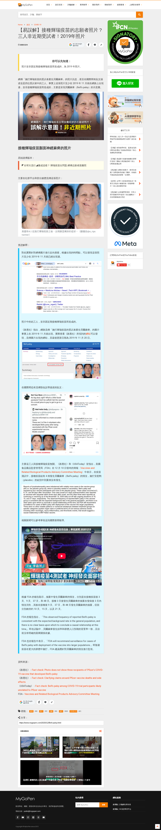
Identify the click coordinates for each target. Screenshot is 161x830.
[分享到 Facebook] (88, 44)
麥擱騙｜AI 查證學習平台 (122, 809)
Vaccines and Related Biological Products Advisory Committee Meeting (62, 694)
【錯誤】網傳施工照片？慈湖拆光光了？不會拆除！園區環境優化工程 (39, 751)
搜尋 (103, 805)
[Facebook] (18, 817)
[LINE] (33, 817)
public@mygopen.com (32, 811)
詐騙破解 (71, 5)
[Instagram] (28, 817)
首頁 (48, 5)
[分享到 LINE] (94, 44)
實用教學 (83, 5)
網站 (88, 333)
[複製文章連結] (101, 44)
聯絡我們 (108, 5)
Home (20, 25)
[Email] (44, 817)
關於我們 (95, 5)
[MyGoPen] (25, 4)
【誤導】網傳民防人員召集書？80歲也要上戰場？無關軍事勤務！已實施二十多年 (56, 780)
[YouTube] (23, 817)
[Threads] (38, 817)
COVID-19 (37, 25)
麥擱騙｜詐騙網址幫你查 (122, 804)
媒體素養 (120, 5)
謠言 (28, 25)
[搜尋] (139, 15)
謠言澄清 (58, 5)
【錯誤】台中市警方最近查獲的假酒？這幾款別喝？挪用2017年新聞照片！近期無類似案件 (81, 750)
